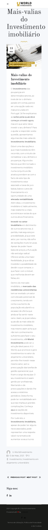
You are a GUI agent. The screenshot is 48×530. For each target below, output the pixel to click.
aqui (13, 410)
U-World (24, 512)
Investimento (15, 459)
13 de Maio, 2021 (16, 456)
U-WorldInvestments (22, 452)
